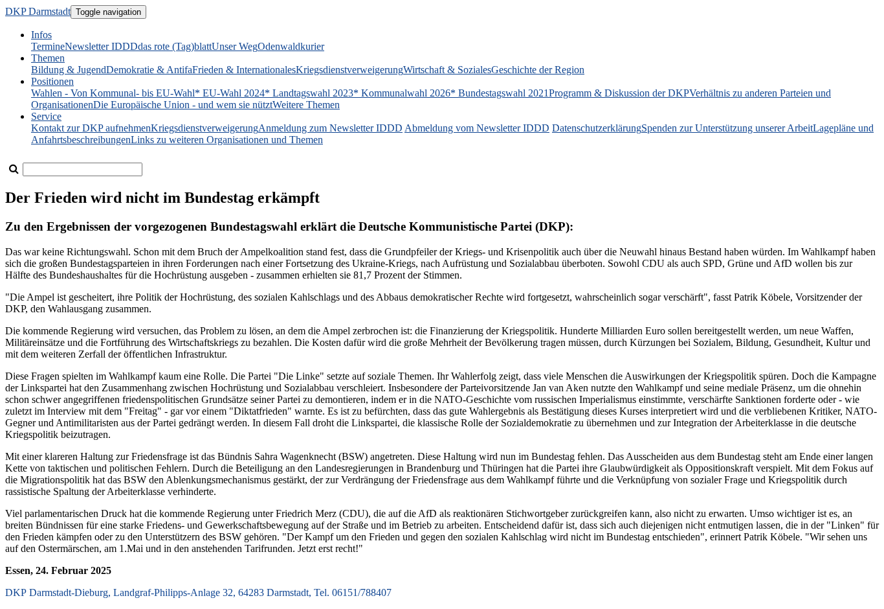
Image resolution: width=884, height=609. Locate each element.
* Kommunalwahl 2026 (401, 92)
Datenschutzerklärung (596, 127)
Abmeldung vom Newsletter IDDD (476, 127)
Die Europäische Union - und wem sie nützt (182, 104)
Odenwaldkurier (291, 46)
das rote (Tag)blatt (175, 46)
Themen (48, 57)
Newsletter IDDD (101, 46)
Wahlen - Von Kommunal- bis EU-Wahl (113, 92)
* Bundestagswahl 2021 (499, 92)
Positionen (52, 81)
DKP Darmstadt (38, 11)
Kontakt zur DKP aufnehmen (91, 127)
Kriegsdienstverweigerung (349, 69)
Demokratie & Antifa (149, 69)
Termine (48, 46)
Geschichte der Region (537, 69)
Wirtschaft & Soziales (447, 69)
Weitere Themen (306, 104)
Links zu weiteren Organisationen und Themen (227, 139)
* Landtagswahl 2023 (309, 92)
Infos (41, 34)
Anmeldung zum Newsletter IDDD (330, 127)
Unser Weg (235, 46)
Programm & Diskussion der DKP (619, 92)
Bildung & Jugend (68, 69)
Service (46, 116)
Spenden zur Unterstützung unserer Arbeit (727, 127)
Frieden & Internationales (244, 69)
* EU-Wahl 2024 (230, 92)
